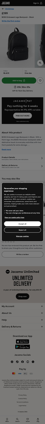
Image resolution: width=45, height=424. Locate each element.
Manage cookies (22, 236)
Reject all (22, 230)
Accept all (22, 224)
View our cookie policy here (14, 217)
